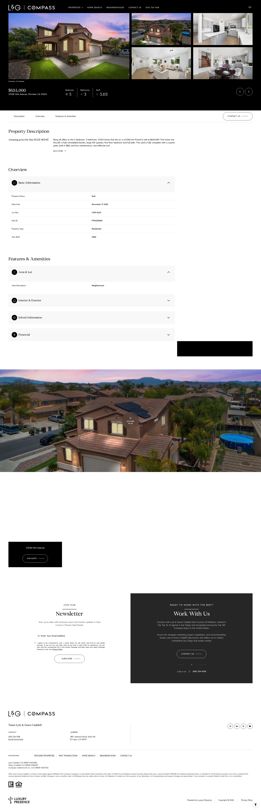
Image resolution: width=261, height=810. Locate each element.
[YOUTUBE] (250, 726)
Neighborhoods (115, 7)
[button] (238, 116)
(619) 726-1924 (152, 7)
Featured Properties (44, 756)
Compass (74, 774)
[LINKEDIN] (237, 726)
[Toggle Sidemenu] (250, 7)
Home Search (94, 7)
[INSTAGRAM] (230, 726)
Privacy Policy (57, 649)
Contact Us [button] (126, 756)
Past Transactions (68, 756)
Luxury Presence (205, 800)
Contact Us (134, 7)
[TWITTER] (243, 726)
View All (223, 63)
